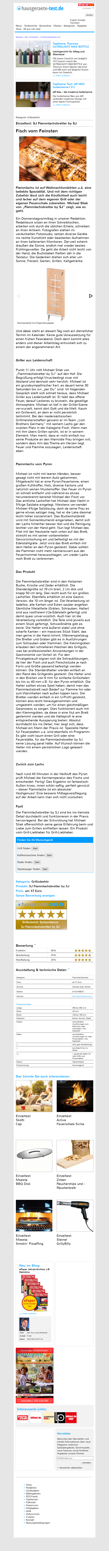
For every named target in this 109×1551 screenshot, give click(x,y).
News (19, 25)
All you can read (31, 29)
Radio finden (24, 862)
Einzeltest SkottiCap (23, 1120)
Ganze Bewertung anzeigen (35, 895)
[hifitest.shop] (71, 1425)
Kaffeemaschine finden (31, 855)
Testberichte (30, 25)
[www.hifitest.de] (35, 1425)
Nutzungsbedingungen (38, 1522)
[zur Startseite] (43, 8)
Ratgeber (82, 25)
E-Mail (29, 1336)
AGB (28, 1511)
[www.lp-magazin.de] (60, 1425)
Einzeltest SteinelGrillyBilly (64, 1240)
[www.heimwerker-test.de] (48, 1425)
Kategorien (69, 25)
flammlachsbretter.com (82, 996)
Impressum (32, 1505)
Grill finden (23, 848)
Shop (18, 29)
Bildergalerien (33, 1493)
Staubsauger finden (28, 869)
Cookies (30, 1517)
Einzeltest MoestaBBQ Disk (23, 1180)
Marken (57, 25)
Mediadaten (32, 1508)
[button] (91, 296)
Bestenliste (45, 25)
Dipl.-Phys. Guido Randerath (37, 1333)
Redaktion (31, 1487)
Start (35, 848)
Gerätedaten (32, 1490)
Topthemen (32, 1499)
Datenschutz (32, 1514)
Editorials (31, 1502)
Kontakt (30, 1519)
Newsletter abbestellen (71, 1467)
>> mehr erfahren (27, 1313)
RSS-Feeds (32, 1496)
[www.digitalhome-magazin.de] (22, 1425)
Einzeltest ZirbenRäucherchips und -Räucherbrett (71, 1182)
